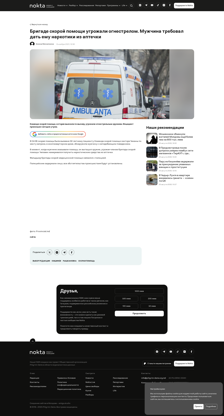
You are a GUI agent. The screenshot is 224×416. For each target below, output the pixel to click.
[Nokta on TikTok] (158, 5)
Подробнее (211, 407)
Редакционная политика (69, 389)
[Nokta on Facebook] (170, 5)
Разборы (90, 395)
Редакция (34, 378)
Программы (112, 6)
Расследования (86, 6)
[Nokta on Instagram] (164, 5)
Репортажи (100, 6)
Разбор (72, 6)
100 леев (126, 306)
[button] (131, 5)
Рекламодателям (38, 386)
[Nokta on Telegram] (146, 5)
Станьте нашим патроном (159, 364)
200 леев (152, 299)
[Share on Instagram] (57, 252)
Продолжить (139, 314)
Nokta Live (90, 382)
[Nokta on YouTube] (152, 5)
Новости (61, 6)
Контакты (34, 382)
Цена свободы (92, 386)
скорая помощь (86, 261)
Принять (198, 407)
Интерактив (119, 386)
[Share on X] (49, 252)
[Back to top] (32, 341)
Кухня (88, 391)
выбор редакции (41, 261)
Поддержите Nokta (184, 6)
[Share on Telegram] (64, 252)
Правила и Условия (66, 378)
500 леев (126, 299)
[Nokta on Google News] (140, 5)
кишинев (56, 261)
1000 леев (139, 291)
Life (123, 6)
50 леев (152, 306)
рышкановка (69, 261)
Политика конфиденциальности (68, 383)
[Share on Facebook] (71, 252)
